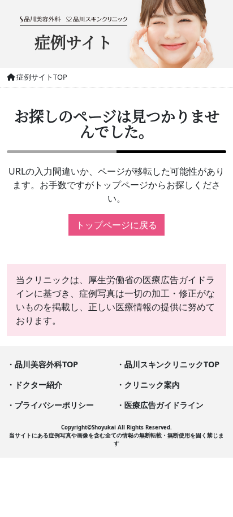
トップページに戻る (116, 225)
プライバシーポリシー (54, 404)
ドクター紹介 (38, 384)
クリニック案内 (152, 384)
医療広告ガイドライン (164, 404)
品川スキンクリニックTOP (171, 364)
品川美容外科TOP (46, 364)
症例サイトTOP (41, 77)
